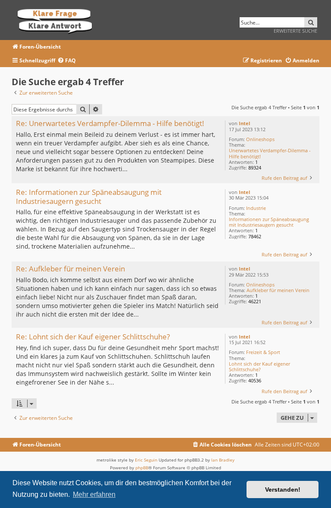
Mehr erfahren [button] (94, 494)
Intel (244, 123)
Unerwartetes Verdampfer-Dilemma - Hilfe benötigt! (270, 153)
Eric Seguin (146, 460)
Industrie (256, 208)
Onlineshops (260, 139)
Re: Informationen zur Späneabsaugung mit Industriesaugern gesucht (89, 197)
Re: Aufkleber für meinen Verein (70, 269)
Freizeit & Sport (263, 352)
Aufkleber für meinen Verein (278, 290)
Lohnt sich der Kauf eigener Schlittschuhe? (259, 366)
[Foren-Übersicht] (57, 20)
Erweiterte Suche (295, 31)
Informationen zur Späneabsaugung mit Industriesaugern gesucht (269, 222)
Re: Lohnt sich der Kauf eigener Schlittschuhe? (93, 337)
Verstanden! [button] (282, 489)
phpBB (141, 468)
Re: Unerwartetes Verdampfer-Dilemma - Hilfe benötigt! (110, 123)
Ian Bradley (222, 460)
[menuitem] (66, 61)
